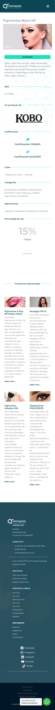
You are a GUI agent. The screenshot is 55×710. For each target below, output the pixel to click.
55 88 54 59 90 (20, 549)
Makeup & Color (18, 599)
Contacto (27, 690)
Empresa (15, 529)
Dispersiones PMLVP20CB (36, 407)
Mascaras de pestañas (26, 211)
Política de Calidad (19, 579)
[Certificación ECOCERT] (27, 151)
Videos (15, 634)
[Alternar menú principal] (48, 6)
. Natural (28, 174)
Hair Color (16, 606)
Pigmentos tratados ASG (11, 407)
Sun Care (15, 596)
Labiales (9, 211)
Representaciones (19, 532)
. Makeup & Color (13, 174)
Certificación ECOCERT (27, 156)
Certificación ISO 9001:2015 (22, 535)
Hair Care (15, 603)
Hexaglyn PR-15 (38, 311)
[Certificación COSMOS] (27, 139)
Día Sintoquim (17, 637)
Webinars (15, 627)
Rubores (43, 211)
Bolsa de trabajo (27, 696)
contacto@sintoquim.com (24, 553)
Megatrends (17, 631)
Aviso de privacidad (19, 575)
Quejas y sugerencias (20, 582)
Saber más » (10, 381)
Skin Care (16, 593)
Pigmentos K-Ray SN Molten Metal (14, 312)
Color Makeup (23, 193)
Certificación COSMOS (27, 144)
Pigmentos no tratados (16, 196)
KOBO (35, 193)
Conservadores (18, 613)
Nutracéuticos (17, 610)
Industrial (15, 616)
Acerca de (27, 687)
